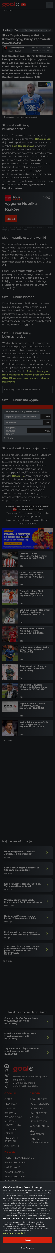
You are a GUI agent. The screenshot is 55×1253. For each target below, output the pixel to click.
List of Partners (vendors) (14, 1233)
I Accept (27, 1240)
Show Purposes (27, 1248)
